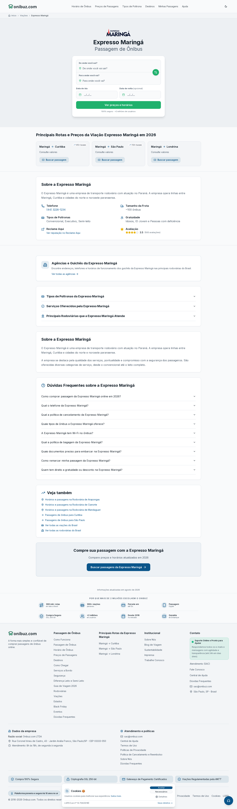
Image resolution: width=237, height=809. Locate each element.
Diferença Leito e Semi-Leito (69, 680)
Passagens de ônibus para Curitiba (63, 515)
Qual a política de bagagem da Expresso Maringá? (72, 442)
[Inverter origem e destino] (156, 72)
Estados (58, 701)
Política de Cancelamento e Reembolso (141, 754)
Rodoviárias (60, 691)
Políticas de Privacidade (133, 750)
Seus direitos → (165, 803)
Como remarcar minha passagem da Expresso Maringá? (75, 460)
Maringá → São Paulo (110, 648)
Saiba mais (116, 796)
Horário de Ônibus (81, 6)
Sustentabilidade (153, 649)
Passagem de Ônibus (65, 644)
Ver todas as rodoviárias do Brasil (63, 530)
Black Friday (60, 706)
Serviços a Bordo (63, 670)
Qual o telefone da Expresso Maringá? (64, 405)
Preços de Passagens (106, 6)
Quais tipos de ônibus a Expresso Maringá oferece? (72, 424)
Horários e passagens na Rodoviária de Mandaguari (73, 509)
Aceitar (161, 787)
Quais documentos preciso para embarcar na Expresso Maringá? (81, 451)
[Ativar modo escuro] (226, 6)
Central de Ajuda (198, 675)
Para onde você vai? (89, 75)
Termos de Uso (128, 745)
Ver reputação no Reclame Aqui (63, 233)
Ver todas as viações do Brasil (61, 525)
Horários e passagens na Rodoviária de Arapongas (72, 499)
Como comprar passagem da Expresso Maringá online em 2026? (81, 396)
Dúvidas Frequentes (64, 716)
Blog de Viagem (153, 644)
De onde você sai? (88, 63)
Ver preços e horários (119, 105)
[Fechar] (172, 787)
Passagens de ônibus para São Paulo (65, 520)
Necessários (161, 791)
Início (13, 15)
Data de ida (82, 88)
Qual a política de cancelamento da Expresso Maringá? (75, 414)
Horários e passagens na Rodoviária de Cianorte (71, 504)
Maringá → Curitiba (109, 643)
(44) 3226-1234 (56, 209)
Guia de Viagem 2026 (65, 686)
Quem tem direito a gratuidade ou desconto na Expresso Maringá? (81, 469)
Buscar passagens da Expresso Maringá (116, 567)
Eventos (58, 711)
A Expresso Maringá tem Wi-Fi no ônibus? (67, 433)
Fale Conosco (197, 669)
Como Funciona (62, 639)
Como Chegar (61, 665)
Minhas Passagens (168, 6)
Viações (24, 15)
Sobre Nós (150, 639)
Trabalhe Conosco (154, 660)
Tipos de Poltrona (132, 6)
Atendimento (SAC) (200, 663)
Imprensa (149, 655)
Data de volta (131, 88)
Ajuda (185, 6)
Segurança (59, 675)
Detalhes (163, 796)
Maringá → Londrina (109, 653)
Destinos (150, 6)
